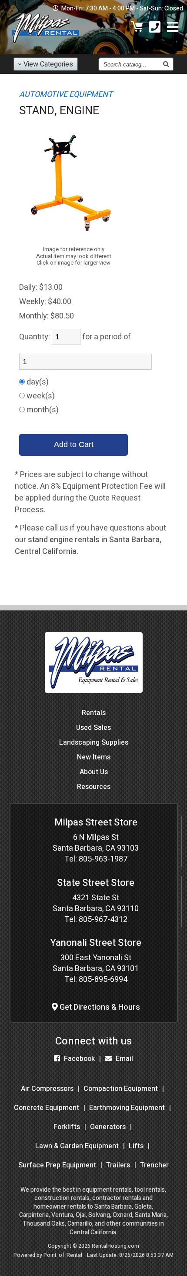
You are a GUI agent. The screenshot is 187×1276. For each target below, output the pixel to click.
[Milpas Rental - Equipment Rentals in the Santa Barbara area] (45, 45)
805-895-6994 (103, 979)
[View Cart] (137, 28)
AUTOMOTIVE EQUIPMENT (66, 94)
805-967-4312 (103, 919)
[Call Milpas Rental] (154, 28)
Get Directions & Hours (99, 1007)
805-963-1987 (103, 859)
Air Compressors (47, 1089)
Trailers (118, 1165)
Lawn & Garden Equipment (77, 1146)
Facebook (78, 1059)
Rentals (94, 713)
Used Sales (93, 728)
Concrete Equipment (46, 1108)
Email (123, 1059)
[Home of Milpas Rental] (94, 699)
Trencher (154, 1165)
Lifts (136, 1146)
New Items (93, 757)
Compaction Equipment (120, 1089)
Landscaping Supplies (93, 742)
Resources (93, 787)
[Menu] (172, 28)
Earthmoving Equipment (127, 1108)
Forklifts (66, 1127)
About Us (94, 772)
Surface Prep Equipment (57, 1165)
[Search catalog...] (166, 64)
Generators (108, 1127)
